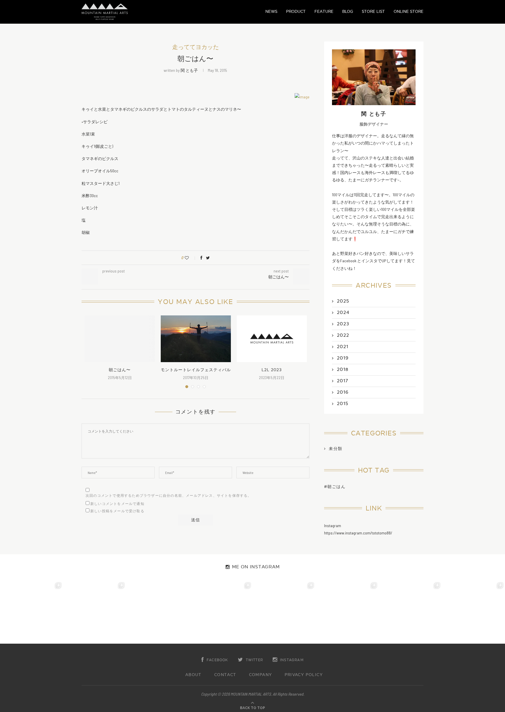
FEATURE (323, 11)
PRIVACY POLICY (304, 675)
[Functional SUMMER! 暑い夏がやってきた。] (473, 612)
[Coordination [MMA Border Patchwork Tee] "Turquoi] (94, 612)
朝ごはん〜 (120, 369)
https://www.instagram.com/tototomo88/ (358, 532)
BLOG (347, 11)
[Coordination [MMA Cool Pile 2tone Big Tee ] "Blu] (31, 612)
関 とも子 (189, 70)
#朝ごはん (334, 486)
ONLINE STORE (408, 11)
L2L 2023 (272, 369)
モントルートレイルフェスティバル (196, 369)
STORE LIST (373, 11)
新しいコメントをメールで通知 (117, 504)
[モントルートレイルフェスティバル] (196, 338)
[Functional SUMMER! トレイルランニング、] (220, 612)
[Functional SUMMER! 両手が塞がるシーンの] (284, 612)
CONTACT (225, 675)
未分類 (335, 449)
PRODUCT (296, 11)
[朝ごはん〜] (120, 338)
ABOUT (193, 675)
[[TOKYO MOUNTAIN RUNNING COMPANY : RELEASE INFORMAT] (157, 612)
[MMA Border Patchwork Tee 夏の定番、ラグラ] (410, 612)
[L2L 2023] (272, 338)
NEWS (271, 11)
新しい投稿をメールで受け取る (117, 511)
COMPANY (260, 675)
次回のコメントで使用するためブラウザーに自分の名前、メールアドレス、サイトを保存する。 (169, 495)
